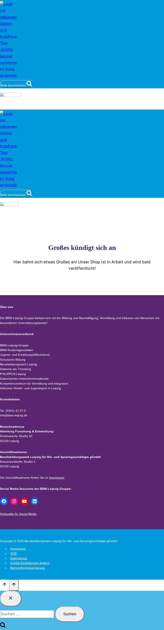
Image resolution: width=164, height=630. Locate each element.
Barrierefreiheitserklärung (27, 568)
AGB (13, 553)
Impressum (56, 477)
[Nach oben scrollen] (4, 585)
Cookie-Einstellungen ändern (29, 563)
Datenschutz (18, 558)
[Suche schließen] (10, 598)
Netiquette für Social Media (18, 514)
